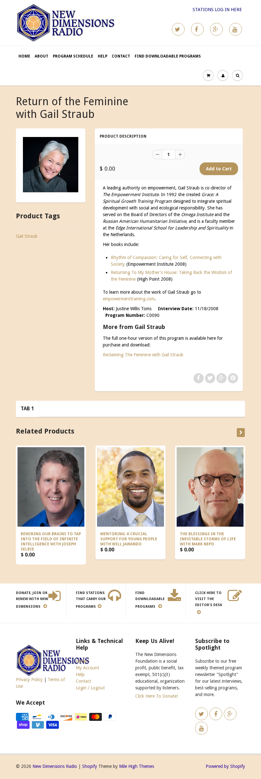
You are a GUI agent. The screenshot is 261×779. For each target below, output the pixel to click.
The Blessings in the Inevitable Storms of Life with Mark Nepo (208, 539)
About (41, 56)
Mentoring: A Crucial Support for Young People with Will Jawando (128, 539)
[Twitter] (178, 29)
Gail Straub (27, 236)
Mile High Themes (136, 766)
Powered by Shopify (225, 766)
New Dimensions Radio (54, 766)
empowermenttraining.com (129, 298)
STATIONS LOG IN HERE (217, 9)
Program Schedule (73, 56)
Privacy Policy (29, 679)
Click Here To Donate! (156, 696)
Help (102, 56)
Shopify (89, 766)
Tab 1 (27, 409)
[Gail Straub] (51, 165)
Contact (121, 56)
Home (24, 56)
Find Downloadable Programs (168, 56)
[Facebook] (197, 29)
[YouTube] (235, 29)
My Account (87, 667)
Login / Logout (90, 687)
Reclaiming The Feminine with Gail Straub (143, 354)
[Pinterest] (216, 29)
